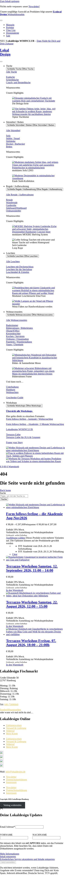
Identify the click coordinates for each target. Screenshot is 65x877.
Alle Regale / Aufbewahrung (20, 194)
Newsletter (11, 777)
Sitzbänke (10, 141)
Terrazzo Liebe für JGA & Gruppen (23, 437)
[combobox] (14, 496)
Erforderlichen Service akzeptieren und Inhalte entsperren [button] (27, 859)
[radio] (41, 547)
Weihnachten (12, 392)
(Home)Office (13, 331)
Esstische (10, 77)
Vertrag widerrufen (12, 805)
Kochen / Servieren (15, 336)
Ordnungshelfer (13, 210)
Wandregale (11, 202)
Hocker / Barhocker (15, 144)
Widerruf (10, 731)
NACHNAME (39, 834)
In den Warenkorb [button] (14, 590)
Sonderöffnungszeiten (10, 709)
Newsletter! (34, 6)
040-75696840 (11, 704)
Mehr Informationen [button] (9, 853)
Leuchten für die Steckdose (19, 269)
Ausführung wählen (15, 538)
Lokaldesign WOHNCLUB (19, 429)
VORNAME (6, 834)
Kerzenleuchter (13, 333)
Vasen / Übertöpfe (14, 344)
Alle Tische (11, 72)
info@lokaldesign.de (15, 771)
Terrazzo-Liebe (13, 434)
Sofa (8, 135)
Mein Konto (12, 733)
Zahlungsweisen (14, 725)
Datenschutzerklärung (16, 779)
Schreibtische (12, 79)
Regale (9, 199)
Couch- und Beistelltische (18, 82)
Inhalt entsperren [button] (8, 856)
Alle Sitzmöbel (13, 130)
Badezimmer (12, 325)
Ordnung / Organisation (17, 339)
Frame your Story (14, 442)
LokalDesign (5, 52)
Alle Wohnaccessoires (16, 320)
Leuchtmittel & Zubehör (17, 272)
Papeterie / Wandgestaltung (19, 341)
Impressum (11, 782)
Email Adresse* (7, 827)
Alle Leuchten (13, 261)
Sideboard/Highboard (16, 208)
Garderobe (11, 205)
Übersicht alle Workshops (19, 411)
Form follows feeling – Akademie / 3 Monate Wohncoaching (35, 424)
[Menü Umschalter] (1, 20)
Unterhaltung (12, 387)
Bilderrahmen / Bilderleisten (19, 328)
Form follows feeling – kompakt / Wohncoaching (29, 419)
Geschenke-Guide (14, 397)
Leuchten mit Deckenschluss (19, 266)
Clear (14, 554)
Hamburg (10, 389)
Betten (9, 146)
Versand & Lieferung (16, 728)
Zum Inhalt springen (9, 1)
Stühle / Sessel (13, 138)
